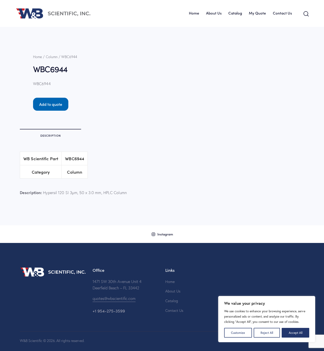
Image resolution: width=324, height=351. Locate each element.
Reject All (267, 333)
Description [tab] (50, 135)
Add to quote (50, 104)
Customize (238, 333)
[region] (266, 319)
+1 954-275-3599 (109, 311)
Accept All (295, 333)
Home (37, 57)
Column (52, 57)
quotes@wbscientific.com (114, 298)
